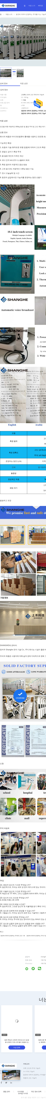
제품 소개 (31, 5)
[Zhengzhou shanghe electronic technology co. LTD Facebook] (1, 1082)
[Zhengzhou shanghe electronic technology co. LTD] (28, 969)
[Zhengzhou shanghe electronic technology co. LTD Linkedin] (11, 1082)
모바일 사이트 (23, 1093)
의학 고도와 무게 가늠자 (31, 1068)
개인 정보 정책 (36, 1091)
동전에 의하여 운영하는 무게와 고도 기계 (13, 936)
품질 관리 (6, 1091)
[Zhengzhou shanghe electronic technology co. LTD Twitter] (6, 1082)
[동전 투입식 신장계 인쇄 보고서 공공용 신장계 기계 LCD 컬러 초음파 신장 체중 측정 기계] (16, 1021)
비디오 (40, 5)
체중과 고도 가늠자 (30, 1078)
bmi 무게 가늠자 (28, 1071)
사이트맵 (20, 1091)
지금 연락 (16, 1047)
